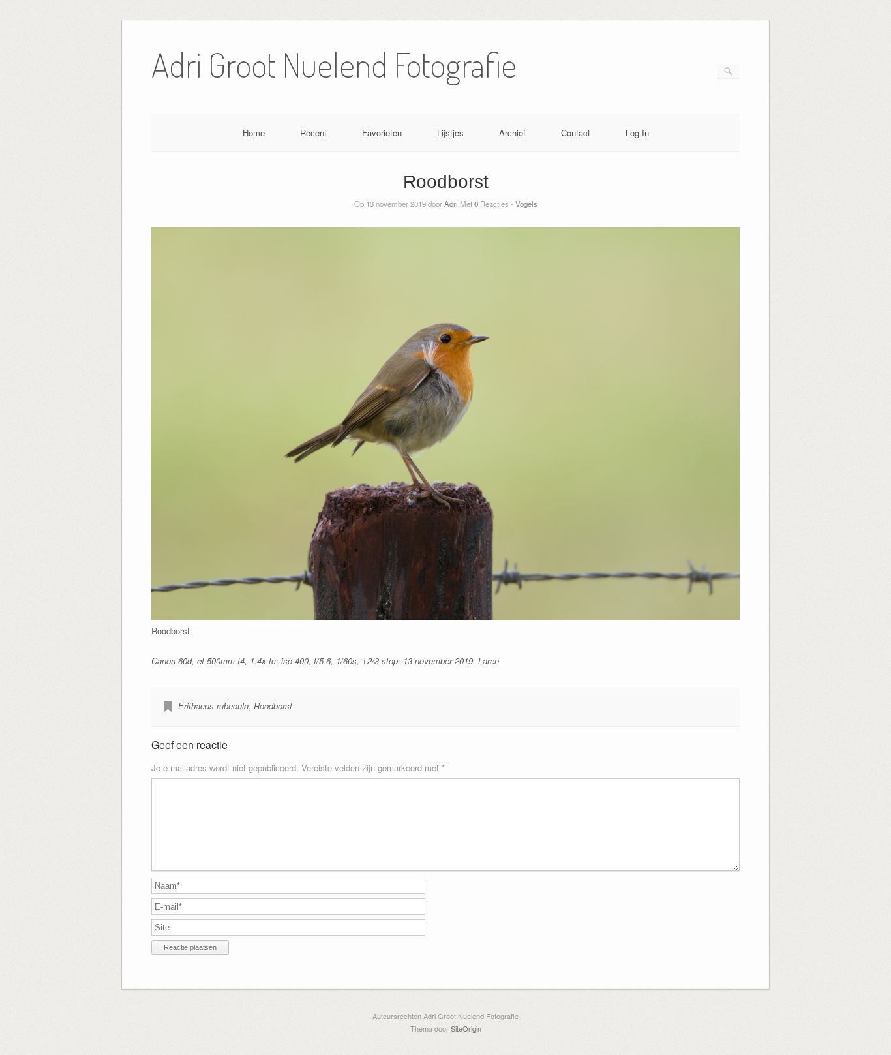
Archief (512, 133)
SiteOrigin (466, 1028)
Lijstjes (450, 133)
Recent (313, 133)
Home (254, 133)
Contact (575, 133)
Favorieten (382, 133)
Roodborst (273, 705)
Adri (451, 203)
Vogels (526, 203)
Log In (637, 133)
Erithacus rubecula (213, 705)
